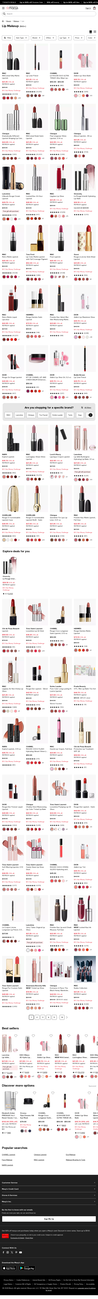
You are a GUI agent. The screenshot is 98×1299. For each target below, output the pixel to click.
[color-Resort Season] (59, 949)
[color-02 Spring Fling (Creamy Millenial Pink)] (35, 950)
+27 (33, 1076)
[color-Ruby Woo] (51, 216)
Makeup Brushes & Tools (75, 1160)
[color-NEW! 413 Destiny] (39, 708)
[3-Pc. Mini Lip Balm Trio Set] (85, 670)
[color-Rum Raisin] (87, 397)
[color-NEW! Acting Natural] (15, 98)
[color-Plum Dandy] (59, 276)
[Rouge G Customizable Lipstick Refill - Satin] (37, 498)
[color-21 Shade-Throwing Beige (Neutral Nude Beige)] (87, 479)
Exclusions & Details (17, 1238)
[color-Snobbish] (15, 711)
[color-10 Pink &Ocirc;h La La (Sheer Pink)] (75, 479)
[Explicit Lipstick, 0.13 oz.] (13, 730)
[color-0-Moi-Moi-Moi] (11, 219)
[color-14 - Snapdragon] (7, 651)
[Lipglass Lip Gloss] (61, 177)
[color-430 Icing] (63, 880)
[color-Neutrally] (63, 540)
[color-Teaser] (28, 218)
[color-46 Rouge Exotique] (83, 650)
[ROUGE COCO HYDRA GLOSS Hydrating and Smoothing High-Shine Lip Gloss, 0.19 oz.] (61, 848)
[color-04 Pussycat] (39, 279)
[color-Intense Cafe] (51, 540)
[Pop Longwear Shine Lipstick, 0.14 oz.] (61, 117)
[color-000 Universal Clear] (79, 95)
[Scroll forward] (91, 415)
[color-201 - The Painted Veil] (79, 279)
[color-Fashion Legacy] (15, 339)
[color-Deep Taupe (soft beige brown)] (39, 1008)
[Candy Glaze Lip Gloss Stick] (37, 848)
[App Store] (9, 1268)
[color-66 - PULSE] (35, 762)
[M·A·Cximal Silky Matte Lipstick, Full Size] (63, 1043)
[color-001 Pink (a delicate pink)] (83, 337)
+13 (19, 158)
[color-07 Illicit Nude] (11, 889)
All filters (87, 407)
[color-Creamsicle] (55, 949)
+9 (19, 711)
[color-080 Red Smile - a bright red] (75, 826)
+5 (19, 397)
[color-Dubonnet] (28, 158)
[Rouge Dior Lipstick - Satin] (85, 788)
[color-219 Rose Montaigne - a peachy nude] (83, 826)
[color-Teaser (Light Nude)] (83, 949)
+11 (43, 336)
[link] (13, 86)
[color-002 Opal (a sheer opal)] (87, 337)
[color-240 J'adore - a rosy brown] (87, 826)
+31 (19, 477)
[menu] (3, 8)
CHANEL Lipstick (8, 1155)
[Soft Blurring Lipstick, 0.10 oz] (13, 848)
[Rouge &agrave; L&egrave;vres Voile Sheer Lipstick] (85, 238)
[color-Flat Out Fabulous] (7, 276)
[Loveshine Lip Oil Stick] (37, 612)
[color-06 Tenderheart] (4, 158)
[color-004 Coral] (83, 95)
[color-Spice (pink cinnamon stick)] (31, 95)
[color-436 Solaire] (51, 880)
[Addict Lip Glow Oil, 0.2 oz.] (61, 358)
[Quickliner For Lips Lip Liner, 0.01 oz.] (61, 498)
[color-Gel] (63, 276)
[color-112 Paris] (47, 1129)
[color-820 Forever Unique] (15, 829)
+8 (90, 279)
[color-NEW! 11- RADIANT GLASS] (59, 829)
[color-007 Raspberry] (59, 397)
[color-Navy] (29, 1130)
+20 (43, 540)
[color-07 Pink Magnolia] (29, 1076)
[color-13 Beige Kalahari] (28, 336)
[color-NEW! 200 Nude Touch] (79, 826)
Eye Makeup (70, 1155)
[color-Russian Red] (7, 98)
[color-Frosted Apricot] (59, 711)
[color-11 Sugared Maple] (15, 158)
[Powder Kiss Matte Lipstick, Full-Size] (85, 498)
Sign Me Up (49, 1219)
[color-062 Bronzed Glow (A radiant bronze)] (79, 337)
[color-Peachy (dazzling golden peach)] (28, 1008)
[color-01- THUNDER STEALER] (63, 829)
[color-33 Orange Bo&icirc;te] (79, 650)
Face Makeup (7, 1160)
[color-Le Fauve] (11, 540)
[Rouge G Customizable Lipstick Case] (13, 498)
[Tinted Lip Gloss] (37, 969)
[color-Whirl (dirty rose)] (39, 95)
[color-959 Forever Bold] (7, 829)
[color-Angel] (55, 276)
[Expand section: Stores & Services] (49, 1195)
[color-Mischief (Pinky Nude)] (79, 949)
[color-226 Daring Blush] (15, 397)
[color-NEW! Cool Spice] (28, 95)
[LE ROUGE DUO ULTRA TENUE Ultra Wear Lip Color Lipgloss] (61, 57)
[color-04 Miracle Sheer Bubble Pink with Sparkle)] (39, 950)
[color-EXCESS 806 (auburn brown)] (11, 476)
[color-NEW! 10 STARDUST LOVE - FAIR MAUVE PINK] (31, 651)
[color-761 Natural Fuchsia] (83, 887)
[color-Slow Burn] (55, 711)
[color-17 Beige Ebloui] (31, 336)
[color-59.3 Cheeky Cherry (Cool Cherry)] (83, 479)
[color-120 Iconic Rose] (4, 397)
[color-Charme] (63, 476)
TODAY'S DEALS (9, 2)
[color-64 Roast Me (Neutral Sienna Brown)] (7, 1076)
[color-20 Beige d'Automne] (39, 336)
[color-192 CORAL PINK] (63, 89)
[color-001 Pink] (75, 95)
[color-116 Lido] (55, 644)
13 (62, 1017)
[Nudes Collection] (85, 969)
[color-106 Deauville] (51, 644)
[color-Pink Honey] (79, 156)
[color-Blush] (55, 476)
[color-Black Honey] (75, 156)
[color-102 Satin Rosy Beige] (95, 1076)
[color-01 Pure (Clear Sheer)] (28, 950)
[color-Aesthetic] (4, 711)
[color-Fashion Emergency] (63, 949)
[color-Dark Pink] (25, 1130)
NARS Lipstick (7, 1165)
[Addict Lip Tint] (85, 848)
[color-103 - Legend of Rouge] (4, 651)
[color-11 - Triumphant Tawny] (15, 651)
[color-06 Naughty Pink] (7, 889)
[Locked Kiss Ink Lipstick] (85, 908)
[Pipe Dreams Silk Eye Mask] (28, 1101)
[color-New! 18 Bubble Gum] (28, 889)
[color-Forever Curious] (4, 98)
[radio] (4, 98)
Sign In (88, 8)
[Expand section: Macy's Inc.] (49, 1201)
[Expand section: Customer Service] (49, 1183)
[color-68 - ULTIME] (39, 762)
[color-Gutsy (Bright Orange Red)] (87, 949)
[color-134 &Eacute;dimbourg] (59, 644)
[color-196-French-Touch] (7, 219)
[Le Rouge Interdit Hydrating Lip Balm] (85, 177)
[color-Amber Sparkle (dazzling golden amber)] (31, 1008)
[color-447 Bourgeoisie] (55, 880)
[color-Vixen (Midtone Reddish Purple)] (75, 949)
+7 (66, 158)
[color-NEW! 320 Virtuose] (35, 708)
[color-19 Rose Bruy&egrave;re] (35, 336)
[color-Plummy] (59, 540)
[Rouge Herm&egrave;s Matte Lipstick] (85, 612)
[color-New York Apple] (51, 276)
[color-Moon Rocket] (55, 769)
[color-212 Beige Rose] (4, 941)
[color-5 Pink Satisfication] (39, 889)
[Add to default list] (15, 558)
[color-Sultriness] (75, 540)
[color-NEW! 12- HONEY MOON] (51, 829)
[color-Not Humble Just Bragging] (28, 479)
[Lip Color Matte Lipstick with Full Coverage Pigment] (37, 238)
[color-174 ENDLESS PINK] (51, 89)
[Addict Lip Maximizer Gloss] (85, 298)
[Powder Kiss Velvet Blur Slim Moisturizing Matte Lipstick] (61, 298)
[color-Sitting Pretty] (35, 158)
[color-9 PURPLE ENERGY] (28, 391)
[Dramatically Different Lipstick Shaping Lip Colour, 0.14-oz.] (13, 117)
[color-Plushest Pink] (28, 829)
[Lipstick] (13, 612)
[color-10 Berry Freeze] (11, 158)
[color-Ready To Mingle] (83, 540)
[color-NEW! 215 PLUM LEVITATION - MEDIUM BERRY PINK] (28, 651)
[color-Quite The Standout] (11, 339)
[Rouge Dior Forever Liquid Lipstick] (13, 788)
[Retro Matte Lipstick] (13, 238)
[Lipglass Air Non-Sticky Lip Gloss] (13, 670)
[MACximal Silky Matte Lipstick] (13, 57)
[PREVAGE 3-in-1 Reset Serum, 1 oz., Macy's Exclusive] (10, 1101)
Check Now (29, 1238)
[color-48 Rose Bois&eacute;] (87, 650)
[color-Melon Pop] (63, 158)
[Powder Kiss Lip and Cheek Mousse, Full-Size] (61, 908)
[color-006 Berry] (87, 95)
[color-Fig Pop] (55, 158)
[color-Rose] (83, 397)
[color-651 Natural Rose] (87, 887)
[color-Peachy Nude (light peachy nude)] (35, 1008)
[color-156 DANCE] (58, 1129)
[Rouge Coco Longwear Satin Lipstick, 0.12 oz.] (61, 612)
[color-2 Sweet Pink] (35, 889)
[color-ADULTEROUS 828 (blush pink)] (4, 476)
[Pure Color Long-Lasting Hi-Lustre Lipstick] (61, 670)
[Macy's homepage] (3, 21)
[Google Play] (27, 1268)
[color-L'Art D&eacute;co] (4, 540)
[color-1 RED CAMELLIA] (31, 391)
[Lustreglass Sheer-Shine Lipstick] (37, 438)
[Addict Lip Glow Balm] (85, 57)
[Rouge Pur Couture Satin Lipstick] (13, 969)
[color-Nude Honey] (83, 156)
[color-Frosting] (11, 711)
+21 (67, 950)
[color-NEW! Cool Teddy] (11, 98)
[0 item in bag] (94, 8)
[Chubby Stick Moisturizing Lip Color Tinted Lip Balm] (37, 788)
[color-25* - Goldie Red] (75, 279)
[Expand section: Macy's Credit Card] (49, 1189)
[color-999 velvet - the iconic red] (28, 708)
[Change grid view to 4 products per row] (91, 32)
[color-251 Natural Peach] (75, 887)
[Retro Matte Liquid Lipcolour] (13, 298)
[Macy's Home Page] (12, 8)
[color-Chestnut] (79, 540)
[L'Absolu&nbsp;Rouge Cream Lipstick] (13, 177)
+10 (67, 89)
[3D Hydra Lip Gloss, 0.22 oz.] (27, 1043)
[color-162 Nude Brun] (11, 941)
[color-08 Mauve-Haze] (15, 889)
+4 (90, 397)
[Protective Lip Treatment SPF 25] (85, 730)
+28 (43, 709)
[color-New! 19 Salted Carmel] (31, 889)
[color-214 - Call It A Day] (87, 279)
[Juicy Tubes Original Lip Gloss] (37, 908)
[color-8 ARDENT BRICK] (35, 391)
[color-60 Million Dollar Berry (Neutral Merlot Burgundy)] (11, 1076)
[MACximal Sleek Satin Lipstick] (37, 117)
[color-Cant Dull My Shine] (35, 479)
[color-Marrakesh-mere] (87, 540)
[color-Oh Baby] (55, 216)
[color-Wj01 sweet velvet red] (95, 1133)
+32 (43, 95)
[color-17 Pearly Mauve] (21, 1076)
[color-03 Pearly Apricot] (25, 1076)
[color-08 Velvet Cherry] (28, 279)
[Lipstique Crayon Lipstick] (61, 438)
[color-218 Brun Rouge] (15, 941)
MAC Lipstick (39, 1160)
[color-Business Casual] (31, 479)
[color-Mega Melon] (35, 829)
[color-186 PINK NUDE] (55, 89)
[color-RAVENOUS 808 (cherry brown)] (15, 476)
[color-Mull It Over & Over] (39, 218)
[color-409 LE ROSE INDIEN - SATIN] (31, 540)
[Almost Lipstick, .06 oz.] (85, 117)
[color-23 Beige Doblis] (75, 650)
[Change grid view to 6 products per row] (95, 31)
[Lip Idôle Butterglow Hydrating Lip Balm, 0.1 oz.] (10, 1043)
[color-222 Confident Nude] (11, 397)
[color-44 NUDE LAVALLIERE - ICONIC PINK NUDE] (39, 651)
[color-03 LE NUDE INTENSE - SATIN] (28, 540)
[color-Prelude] (51, 476)
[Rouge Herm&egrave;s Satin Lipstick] (37, 298)
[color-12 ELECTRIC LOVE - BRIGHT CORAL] (35, 651)
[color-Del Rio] (31, 158)
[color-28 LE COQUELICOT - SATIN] (39, 540)
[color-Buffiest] (51, 949)
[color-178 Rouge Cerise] (7, 941)
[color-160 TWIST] (62, 1129)
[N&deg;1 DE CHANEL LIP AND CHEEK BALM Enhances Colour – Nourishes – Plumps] (37, 358)
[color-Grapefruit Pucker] (39, 158)
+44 (19, 98)
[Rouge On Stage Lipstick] (13, 358)
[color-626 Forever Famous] (11, 829)
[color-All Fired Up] (15, 276)
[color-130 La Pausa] (63, 644)
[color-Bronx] (11, 276)
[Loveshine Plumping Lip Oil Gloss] (61, 788)
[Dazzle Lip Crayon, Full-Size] (61, 730)
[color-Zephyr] (7, 711)
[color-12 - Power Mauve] (11, 651)
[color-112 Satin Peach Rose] (92, 1076)
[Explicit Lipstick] (13, 438)
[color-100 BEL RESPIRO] (40, 1129)
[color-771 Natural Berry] (79, 887)
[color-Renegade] (31, 218)
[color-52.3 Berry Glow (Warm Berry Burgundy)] (79, 479)
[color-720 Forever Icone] (4, 829)
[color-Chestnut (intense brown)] (35, 95)
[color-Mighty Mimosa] (31, 829)
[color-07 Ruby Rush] (35, 279)
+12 (19, 219)
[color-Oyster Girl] (59, 216)
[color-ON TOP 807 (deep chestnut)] (7, 476)
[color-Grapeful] (63, 769)
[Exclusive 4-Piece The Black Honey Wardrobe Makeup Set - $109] (61, 969)
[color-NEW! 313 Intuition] (31, 708)
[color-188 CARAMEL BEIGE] (59, 89)
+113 (91, 1008)
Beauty (8, 21)
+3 (18, 277)
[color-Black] (22, 1130)
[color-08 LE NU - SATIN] (35, 540)
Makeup (16, 21)
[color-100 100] (31, 279)
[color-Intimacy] (59, 476)
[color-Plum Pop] (51, 158)
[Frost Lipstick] (61, 238)
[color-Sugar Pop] (59, 158)
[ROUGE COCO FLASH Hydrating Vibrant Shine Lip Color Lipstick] (37, 730)
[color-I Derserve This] (39, 479)
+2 (67, 477)
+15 (67, 216)
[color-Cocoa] (79, 397)
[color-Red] (75, 397)
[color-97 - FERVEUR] (28, 762)
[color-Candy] (63, 711)
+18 (91, 337)
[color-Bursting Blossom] (39, 829)
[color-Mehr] (64, 1076)
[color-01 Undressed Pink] (4, 889)
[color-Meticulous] (35, 218)
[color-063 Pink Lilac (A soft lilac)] (75, 337)
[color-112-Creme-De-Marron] (4, 219)
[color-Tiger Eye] (51, 711)
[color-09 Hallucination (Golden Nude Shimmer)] (31, 950)
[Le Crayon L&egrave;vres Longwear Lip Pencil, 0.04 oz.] (13, 908)
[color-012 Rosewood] (63, 397)
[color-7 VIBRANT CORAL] (39, 391)
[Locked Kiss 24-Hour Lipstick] (37, 177)
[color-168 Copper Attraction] (7, 397)
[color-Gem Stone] (59, 769)
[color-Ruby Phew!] (7, 339)
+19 (91, 540)
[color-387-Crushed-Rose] (15, 219)
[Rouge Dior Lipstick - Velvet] (37, 670)
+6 (43, 218)
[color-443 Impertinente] (59, 880)
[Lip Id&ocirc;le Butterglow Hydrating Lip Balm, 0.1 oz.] (85, 438)
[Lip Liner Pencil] (37, 57)
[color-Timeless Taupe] (60, 1076)
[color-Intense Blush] (55, 540)
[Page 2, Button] (66, 1017)
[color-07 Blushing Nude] (7, 158)
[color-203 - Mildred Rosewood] (83, 279)
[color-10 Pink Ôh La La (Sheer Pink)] (3, 1076)
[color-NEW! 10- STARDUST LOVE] (55, 829)
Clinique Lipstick (40, 1155)
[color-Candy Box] (63, 216)
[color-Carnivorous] (4, 339)
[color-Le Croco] (15, 540)
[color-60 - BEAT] (31, 762)
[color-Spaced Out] (51, 769)
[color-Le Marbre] (7, 540)
